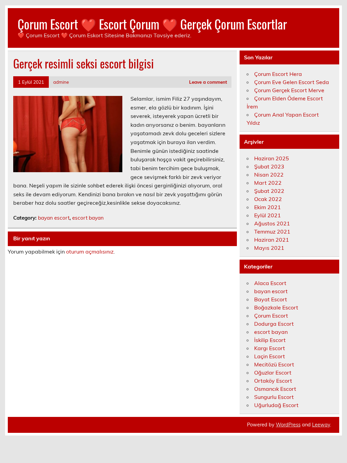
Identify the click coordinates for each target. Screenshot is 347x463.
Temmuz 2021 (272, 231)
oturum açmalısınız (90, 251)
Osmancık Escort (275, 388)
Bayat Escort (270, 299)
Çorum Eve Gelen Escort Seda (291, 82)
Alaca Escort (270, 283)
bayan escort (53, 218)
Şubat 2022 (269, 190)
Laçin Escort (269, 356)
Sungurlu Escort (274, 397)
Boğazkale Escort (276, 307)
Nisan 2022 (269, 174)
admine (61, 82)
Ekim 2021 (267, 207)
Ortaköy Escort (273, 380)
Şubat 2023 (269, 166)
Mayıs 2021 (269, 247)
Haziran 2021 (271, 239)
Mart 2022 (268, 182)
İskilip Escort (270, 340)
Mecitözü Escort (274, 364)
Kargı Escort (269, 348)
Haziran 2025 (271, 158)
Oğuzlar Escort (272, 372)
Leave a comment (208, 82)
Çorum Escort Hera (278, 74)
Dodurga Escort (274, 323)
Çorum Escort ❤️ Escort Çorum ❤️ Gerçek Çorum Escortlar (152, 24)
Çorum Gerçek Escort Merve (289, 90)
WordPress (288, 425)
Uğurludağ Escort (276, 405)
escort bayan (88, 218)
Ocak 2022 (268, 199)
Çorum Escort (271, 315)
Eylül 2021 (267, 215)
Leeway (321, 425)
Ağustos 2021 (272, 223)
